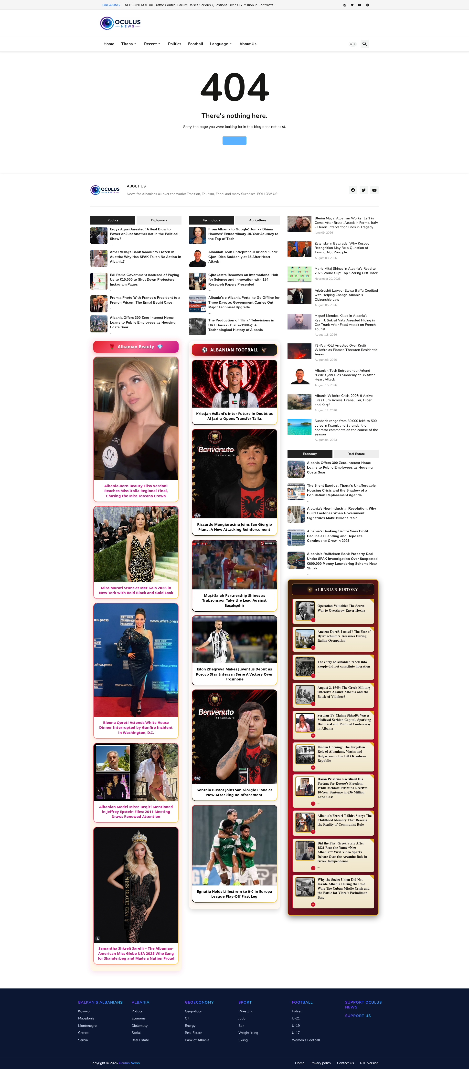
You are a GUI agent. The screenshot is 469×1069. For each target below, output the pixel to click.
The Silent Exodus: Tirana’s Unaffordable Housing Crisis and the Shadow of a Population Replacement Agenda (341, 490)
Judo (241, 1018)
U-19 (296, 1025)
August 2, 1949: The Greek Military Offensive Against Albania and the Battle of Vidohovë (344, 692)
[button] (353, 44)
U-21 (296, 1018)
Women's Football (306, 1040)
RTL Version (369, 1063)
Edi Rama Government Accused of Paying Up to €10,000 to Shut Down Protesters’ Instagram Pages (144, 279)
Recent (150, 44)
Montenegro (87, 1025)
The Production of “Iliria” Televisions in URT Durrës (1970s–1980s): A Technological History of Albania (241, 325)
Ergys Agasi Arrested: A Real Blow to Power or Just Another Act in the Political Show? (144, 234)
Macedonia (86, 1018)
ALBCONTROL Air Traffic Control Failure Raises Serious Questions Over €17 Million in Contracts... (200, 5)
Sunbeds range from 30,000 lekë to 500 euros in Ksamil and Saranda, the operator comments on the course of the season (346, 428)
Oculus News (129, 1063)
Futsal (296, 1011)
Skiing (243, 1040)
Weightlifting (248, 1032)
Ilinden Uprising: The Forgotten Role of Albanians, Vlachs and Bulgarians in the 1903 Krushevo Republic (342, 754)
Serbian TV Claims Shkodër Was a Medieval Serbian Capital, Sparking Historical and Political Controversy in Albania (344, 722)
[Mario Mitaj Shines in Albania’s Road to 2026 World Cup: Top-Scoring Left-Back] (299, 274)
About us (247, 44)
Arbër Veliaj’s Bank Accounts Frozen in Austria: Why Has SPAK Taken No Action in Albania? (145, 256)
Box (241, 1025)
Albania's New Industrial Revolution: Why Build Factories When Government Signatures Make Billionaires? (341, 513)
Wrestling (245, 1011)
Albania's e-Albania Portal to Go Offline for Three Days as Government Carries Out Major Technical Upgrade (243, 302)
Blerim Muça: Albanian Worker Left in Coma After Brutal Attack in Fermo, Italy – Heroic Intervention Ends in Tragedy (346, 222)
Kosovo (84, 1011)
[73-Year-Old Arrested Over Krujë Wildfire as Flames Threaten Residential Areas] (299, 351)
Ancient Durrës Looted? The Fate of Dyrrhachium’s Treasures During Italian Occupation (344, 636)
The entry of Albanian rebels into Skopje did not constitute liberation (344, 664)
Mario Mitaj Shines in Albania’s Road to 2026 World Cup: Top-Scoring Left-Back (346, 271)
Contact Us (345, 1063)
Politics (174, 44)
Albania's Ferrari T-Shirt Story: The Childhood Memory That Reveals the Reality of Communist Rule (345, 820)
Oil (187, 1018)
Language (219, 44)
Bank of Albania (197, 1040)
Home (109, 44)
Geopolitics (193, 1011)
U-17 (296, 1032)
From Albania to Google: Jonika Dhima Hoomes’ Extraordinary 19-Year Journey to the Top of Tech (243, 234)
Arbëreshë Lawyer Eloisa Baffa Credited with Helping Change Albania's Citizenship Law (346, 295)
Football (195, 44)
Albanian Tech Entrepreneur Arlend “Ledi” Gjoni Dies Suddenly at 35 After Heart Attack (243, 256)
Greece (83, 1032)
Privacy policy (320, 1063)
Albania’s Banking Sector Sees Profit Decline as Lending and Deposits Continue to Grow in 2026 (337, 536)
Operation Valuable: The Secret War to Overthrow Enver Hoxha (341, 608)
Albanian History (333, 589)
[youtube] (360, 5)
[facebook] (344, 5)
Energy (190, 1025)
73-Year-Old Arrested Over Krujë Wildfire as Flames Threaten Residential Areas (346, 350)
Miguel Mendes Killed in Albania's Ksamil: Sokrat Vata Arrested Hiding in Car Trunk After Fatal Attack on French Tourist (345, 322)
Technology (211, 220)
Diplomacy (159, 220)
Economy (310, 454)
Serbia (83, 1040)
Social (136, 1032)
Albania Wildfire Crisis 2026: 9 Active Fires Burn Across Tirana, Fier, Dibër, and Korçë (344, 400)
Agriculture (257, 220)
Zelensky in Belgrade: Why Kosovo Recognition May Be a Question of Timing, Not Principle (342, 248)
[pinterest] (367, 5)
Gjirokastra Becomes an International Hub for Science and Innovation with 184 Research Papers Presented (243, 279)
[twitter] (352, 5)
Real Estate (356, 454)
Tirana (127, 44)
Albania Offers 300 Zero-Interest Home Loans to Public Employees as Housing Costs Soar (143, 322)
